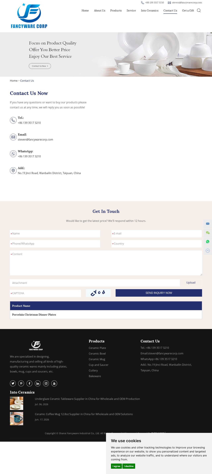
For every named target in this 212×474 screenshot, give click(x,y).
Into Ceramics (149, 10)
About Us (99, 10)
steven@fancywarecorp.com (187, 2)
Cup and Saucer (98, 365)
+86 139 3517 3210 (29, 156)
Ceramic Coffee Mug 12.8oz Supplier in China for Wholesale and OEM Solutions (84, 414)
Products (116, 10)
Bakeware (95, 376)
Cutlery (93, 370)
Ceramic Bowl (97, 353)
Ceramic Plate (97, 348)
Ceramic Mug (97, 359)
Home (85, 10)
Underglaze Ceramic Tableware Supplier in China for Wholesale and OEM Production (87, 399)
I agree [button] (116, 466)
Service (131, 10)
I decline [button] (128, 466)
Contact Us (170, 10)
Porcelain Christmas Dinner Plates (34, 314)
